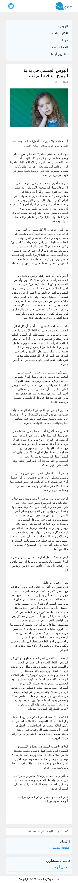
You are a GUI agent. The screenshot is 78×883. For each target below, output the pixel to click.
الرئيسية (63, 26)
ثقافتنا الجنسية (60, 847)
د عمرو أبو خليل (59, 867)
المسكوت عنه (60, 47)
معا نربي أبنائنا (59, 54)
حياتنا (65, 40)
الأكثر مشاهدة (60, 33)
